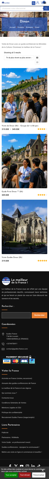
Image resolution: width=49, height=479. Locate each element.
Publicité (5, 433)
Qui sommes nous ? (9, 393)
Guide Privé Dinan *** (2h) (12, 192)
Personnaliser (38, 475)
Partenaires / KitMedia (10, 437)
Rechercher (39, 315)
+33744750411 (11, 344)
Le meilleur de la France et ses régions (16, 388)
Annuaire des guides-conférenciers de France (19, 383)
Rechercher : (8, 306)
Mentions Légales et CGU (11, 408)
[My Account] (38, 3)
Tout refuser (25, 475)
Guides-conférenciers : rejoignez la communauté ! (20, 447)
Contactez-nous (8, 398)
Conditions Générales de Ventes (14, 403)
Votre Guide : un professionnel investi (16, 442)
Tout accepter (11, 475)
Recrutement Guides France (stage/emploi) (18, 417)
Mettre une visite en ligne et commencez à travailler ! (22, 452)
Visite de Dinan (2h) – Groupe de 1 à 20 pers (20, 126)
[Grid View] (37, 57)
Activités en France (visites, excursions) (17, 378)
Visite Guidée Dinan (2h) (12, 257)
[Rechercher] (46, 8)
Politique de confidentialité (12, 412)
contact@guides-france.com (17, 349)
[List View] (37, 62)
